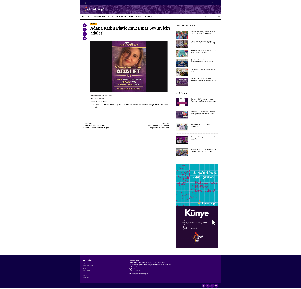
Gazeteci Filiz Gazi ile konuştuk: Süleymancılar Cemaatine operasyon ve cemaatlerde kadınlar (203, 80)
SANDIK (110, 16)
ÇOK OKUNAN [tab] (185, 25)
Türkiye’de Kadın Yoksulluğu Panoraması (200, 125)
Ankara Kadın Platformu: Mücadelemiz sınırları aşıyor (97, 127)
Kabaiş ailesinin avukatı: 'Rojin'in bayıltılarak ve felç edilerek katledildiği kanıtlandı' (203, 43)
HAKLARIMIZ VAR (120, 16)
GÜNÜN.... (139, 16)
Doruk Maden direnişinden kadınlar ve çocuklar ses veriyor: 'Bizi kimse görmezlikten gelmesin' (203, 33)
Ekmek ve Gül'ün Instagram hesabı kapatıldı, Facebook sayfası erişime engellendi (203, 101)
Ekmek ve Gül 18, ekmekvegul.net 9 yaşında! (203, 138)
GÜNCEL (88, 16)
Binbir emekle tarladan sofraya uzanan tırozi (203, 70)
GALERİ (131, 16)
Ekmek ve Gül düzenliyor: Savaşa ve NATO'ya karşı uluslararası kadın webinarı (203, 114)
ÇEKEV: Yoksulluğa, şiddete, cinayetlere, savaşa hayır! (158, 127)
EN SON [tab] (178, 25)
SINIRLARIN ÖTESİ (99, 16)
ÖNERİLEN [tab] (192, 25)
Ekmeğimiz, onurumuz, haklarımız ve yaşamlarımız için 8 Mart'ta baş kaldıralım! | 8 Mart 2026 (203, 151)
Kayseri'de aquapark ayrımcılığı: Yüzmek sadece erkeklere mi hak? (203, 51)
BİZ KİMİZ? (148, 16)
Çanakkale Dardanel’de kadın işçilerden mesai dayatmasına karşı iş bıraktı (203, 61)
